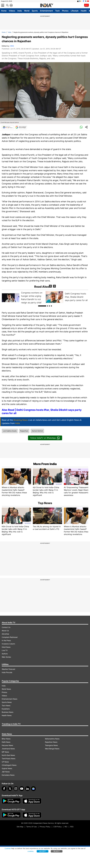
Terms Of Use (31, 827)
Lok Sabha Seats (10, 431)
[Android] (80, 1)
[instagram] (15, 788)
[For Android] (11, 815)
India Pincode (7, 672)
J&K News (6, 772)
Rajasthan (24, 431)
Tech (57, 11)
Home (3, 11)
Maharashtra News (52, 739)
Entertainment (46, 11)
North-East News (8, 755)
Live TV (5, 650)
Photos (65, 11)
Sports (35, 11)
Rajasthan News (51, 742)
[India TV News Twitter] (86, 1)
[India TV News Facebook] (83, 1)
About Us (5, 631)
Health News (6, 715)
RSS (71, 827)
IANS (12, 46)
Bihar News (6, 739)
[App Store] (31, 801)
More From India (45, 464)
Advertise (5, 634)
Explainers (6, 709)
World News (6, 689)
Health (84, 11)
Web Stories (6, 657)
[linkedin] (27, 788)
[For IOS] (31, 815)
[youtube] (21, 788)
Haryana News (7, 745)
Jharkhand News (8, 749)
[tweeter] (10, 788)
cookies (30, 851)
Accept (42, 851)
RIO (66, 827)
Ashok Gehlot (37, 431)
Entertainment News (9, 699)
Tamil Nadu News (8, 759)
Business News (7, 712)
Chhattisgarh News (9, 765)
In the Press (6, 640)
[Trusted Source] (21, 127)
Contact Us (6, 627)
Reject (57, 851)
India (19, 11)
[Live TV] (86, 5)
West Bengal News (52, 749)
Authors (5, 654)
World (26, 11)
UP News (5, 762)
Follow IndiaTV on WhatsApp (43, 438)
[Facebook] (4, 788)
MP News (5, 752)
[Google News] (8, 127)
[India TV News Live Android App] (11, 801)
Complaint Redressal (9, 637)
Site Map (20, 827)
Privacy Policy (45, 827)
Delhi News (6, 742)
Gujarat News (7, 768)
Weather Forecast (8, 669)
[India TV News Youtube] (88, 1)
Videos (12, 11)
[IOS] (78, 1)
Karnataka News (8, 775)
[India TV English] (46, 5)
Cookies (8, 848)
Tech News (6, 705)
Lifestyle (74, 11)
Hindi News (6, 647)
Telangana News (51, 745)
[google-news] (33, 788)
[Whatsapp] (81, 127)
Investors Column (8, 644)
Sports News (7, 702)
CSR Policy (57, 827)
